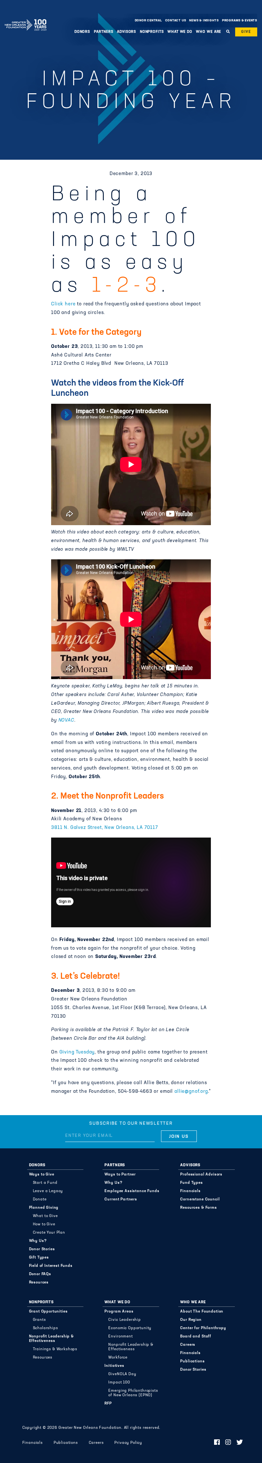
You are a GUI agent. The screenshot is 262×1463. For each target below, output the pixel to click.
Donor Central (148, 20)
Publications (192, 1361)
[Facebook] (217, 1443)
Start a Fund (45, 1183)
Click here (63, 304)
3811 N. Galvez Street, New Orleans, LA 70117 (104, 827)
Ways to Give (41, 1174)
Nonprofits (41, 1302)
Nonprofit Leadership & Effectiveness (51, 1339)
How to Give (44, 1224)
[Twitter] (239, 1443)
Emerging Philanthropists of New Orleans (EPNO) (133, 1393)
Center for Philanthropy (203, 1328)
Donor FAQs (40, 1274)
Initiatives (114, 1366)
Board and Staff (195, 1336)
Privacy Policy (128, 1443)
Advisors (190, 1165)
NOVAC (66, 720)
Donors (37, 1165)
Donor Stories (42, 1249)
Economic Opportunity (129, 1328)
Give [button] (246, 32)
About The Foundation (201, 1312)
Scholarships (45, 1328)
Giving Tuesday (77, 1052)
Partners (114, 1165)
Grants (39, 1320)
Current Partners (120, 1199)
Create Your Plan (49, 1233)
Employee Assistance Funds (131, 1191)
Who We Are (192, 1302)
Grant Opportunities (48, 1312)
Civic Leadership (124, 1320)
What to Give (45, 1216)
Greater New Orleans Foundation (25, 19)
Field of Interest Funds (51, 1266)
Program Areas (118, 1312)
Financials (190, 1191)
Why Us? (38, 1241)
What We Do (117, 1302)
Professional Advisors (201, 1174)
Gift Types (39, 1258)
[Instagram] (228, 1443)
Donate (40, 1199)
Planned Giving (44, 1208)
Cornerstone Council (200, 1199)
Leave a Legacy (48, 1191)
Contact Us (175, 20)
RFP (108, 1404)
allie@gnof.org (191, 1091)
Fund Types (191, 1183)
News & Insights (204, 20)
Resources (39, 1282)
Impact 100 (119, 1382)
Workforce (117, 1358)
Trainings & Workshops (55, 1349)
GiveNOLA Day (122, 1374)
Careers (187, 1345)
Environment (120, 1336)
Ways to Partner (120, 1174)
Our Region (190, 1320)
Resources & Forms (198, 1208)
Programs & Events (239, 20)
